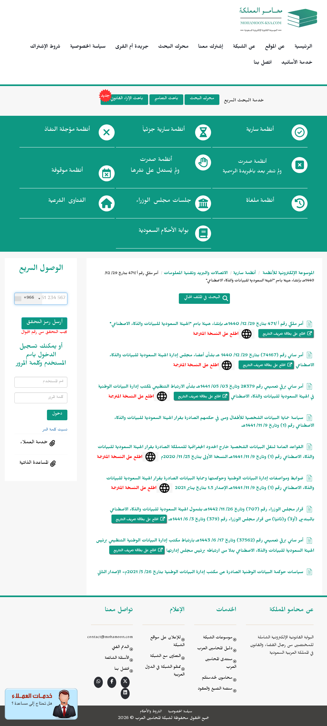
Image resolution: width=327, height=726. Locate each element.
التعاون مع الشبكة (165, 656)
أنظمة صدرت (155, 166)
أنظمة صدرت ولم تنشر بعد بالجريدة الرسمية (252, 167)
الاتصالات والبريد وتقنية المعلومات (196, 274)
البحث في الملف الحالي (202, 298)
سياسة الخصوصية (88, 47)
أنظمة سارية (244, 274)
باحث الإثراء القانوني (126, 99)
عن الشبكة (244, 47)
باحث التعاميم (166, 99)
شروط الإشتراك (45, 47)
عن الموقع (275, 47)
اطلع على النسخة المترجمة (216, 334)
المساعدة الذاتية (33, 463)
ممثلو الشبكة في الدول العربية (165, 671)
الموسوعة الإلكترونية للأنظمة (287, 274)
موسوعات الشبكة (217, 638)
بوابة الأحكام (164, 231)
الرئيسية (303, 47)
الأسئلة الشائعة (117, 658)
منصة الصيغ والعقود (215, 689)
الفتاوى (67, 201)
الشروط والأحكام (151, 712)
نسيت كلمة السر (54, 430)
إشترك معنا (210, 47)
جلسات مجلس (163, 201)
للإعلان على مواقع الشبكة (167, 642)
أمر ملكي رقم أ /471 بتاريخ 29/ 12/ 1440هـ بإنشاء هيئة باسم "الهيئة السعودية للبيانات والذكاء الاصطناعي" (206, 324)
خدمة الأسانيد (296, 63)
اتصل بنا (263, 63)
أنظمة (260, 130)
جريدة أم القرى (131, 47)
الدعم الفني (120, 648)
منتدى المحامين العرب (220, 663)
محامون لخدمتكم (217, 678)
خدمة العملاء (34, 443)
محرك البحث (173, 47)
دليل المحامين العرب (214, 649)
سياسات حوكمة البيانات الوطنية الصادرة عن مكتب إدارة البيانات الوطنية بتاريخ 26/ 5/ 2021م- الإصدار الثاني (200, 573)
